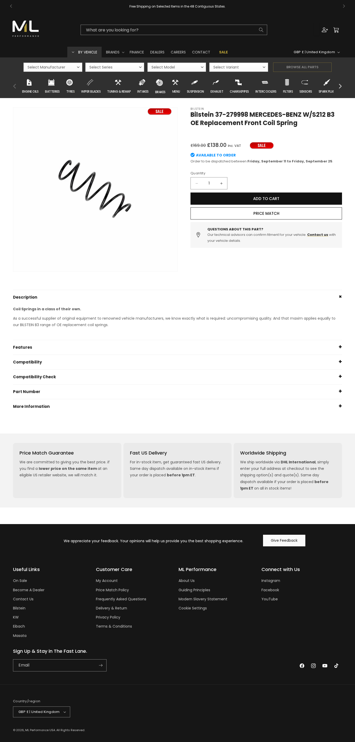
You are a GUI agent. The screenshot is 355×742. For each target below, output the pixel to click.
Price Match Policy (112, 590)
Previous (14, 86)
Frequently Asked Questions (121, 599)
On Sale (20, 580)
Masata (20, 635)
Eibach (19, 626)
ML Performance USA (40, 730)
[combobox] (174, 30)
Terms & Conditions (114, 626)
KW (16, 617)
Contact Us (23, 599)
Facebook (270, 590)
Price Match (266, 213)
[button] (115, 52)
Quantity (197, 173)
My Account (107, 580)
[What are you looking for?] (261, 30)
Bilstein (19, 608)
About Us (187, 580)
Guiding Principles (194, 590)
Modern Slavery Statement (203, 599)
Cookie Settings (193, 608)
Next (340, 86)
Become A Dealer (28, 590)
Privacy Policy (108, 617)
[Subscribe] (100, 665)
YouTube (269, 599)
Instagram (270, 580)
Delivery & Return (111, 608)
